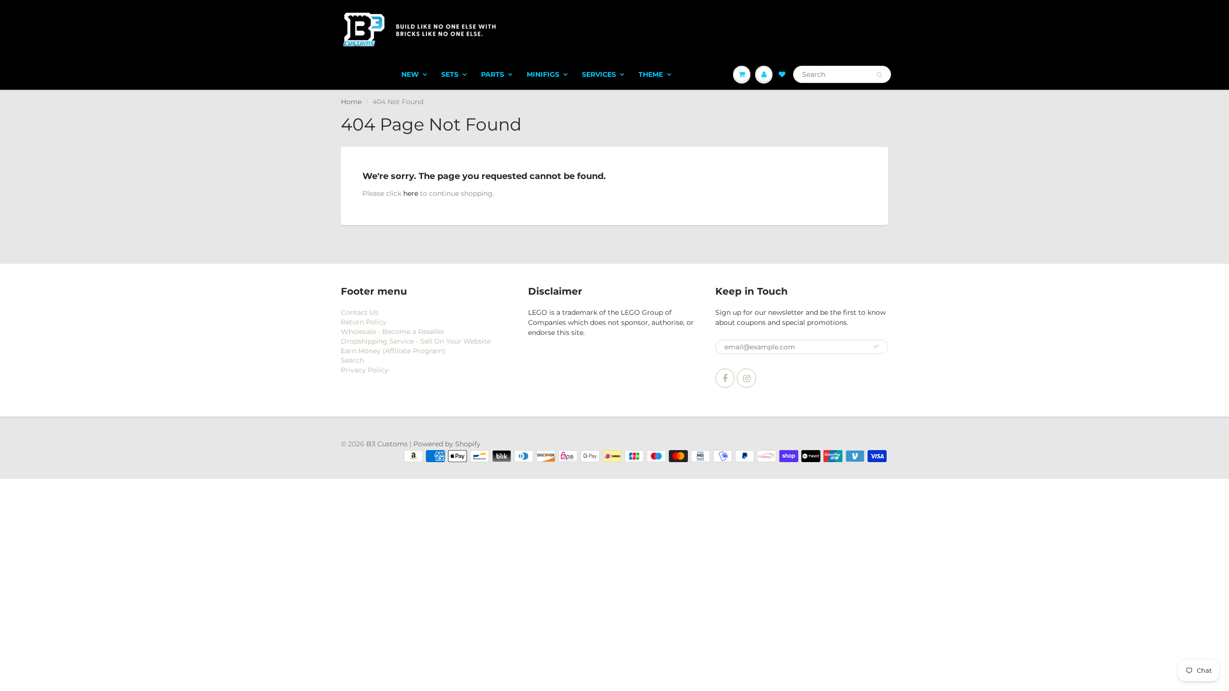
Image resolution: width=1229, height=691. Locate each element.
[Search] (879, 75)
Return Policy (363, 322)
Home (351, 101)
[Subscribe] (876, 346)
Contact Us (359, 312)
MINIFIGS (543, 74)
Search (352, 360)
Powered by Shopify (447, 444)
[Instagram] (746, 378)
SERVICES (599, 74)
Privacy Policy (364, 370)
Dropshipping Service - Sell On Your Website (416, 341)
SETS (449, 74)
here (410, 193)
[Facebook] (725, 378)
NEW (410, 74)
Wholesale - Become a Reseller (393, 331)
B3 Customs (387, 444)
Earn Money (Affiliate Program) (393, 350)
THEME (651, 74)
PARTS (492, 74)
